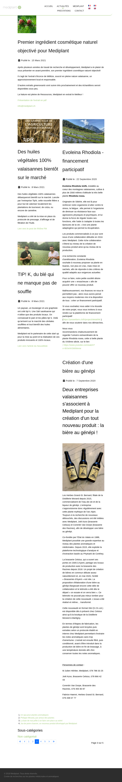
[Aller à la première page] (20, 741)
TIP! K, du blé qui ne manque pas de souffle (37, 283)
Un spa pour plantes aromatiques (34, 715)
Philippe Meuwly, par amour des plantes (37, 718)
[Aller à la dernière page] (53, 741)
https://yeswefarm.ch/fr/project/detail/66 (81, 319)
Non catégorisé (27, 736)
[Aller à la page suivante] (49, 741)
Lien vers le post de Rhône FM (32, 228)
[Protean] (12, 6)
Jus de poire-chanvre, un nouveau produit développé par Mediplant (48, 723)
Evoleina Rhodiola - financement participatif (83, 161)
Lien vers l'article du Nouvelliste (33, 346)
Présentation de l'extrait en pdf (32, 100)
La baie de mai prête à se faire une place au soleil (41, 721)
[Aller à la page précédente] (25, 741)
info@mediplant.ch (26, 106)
